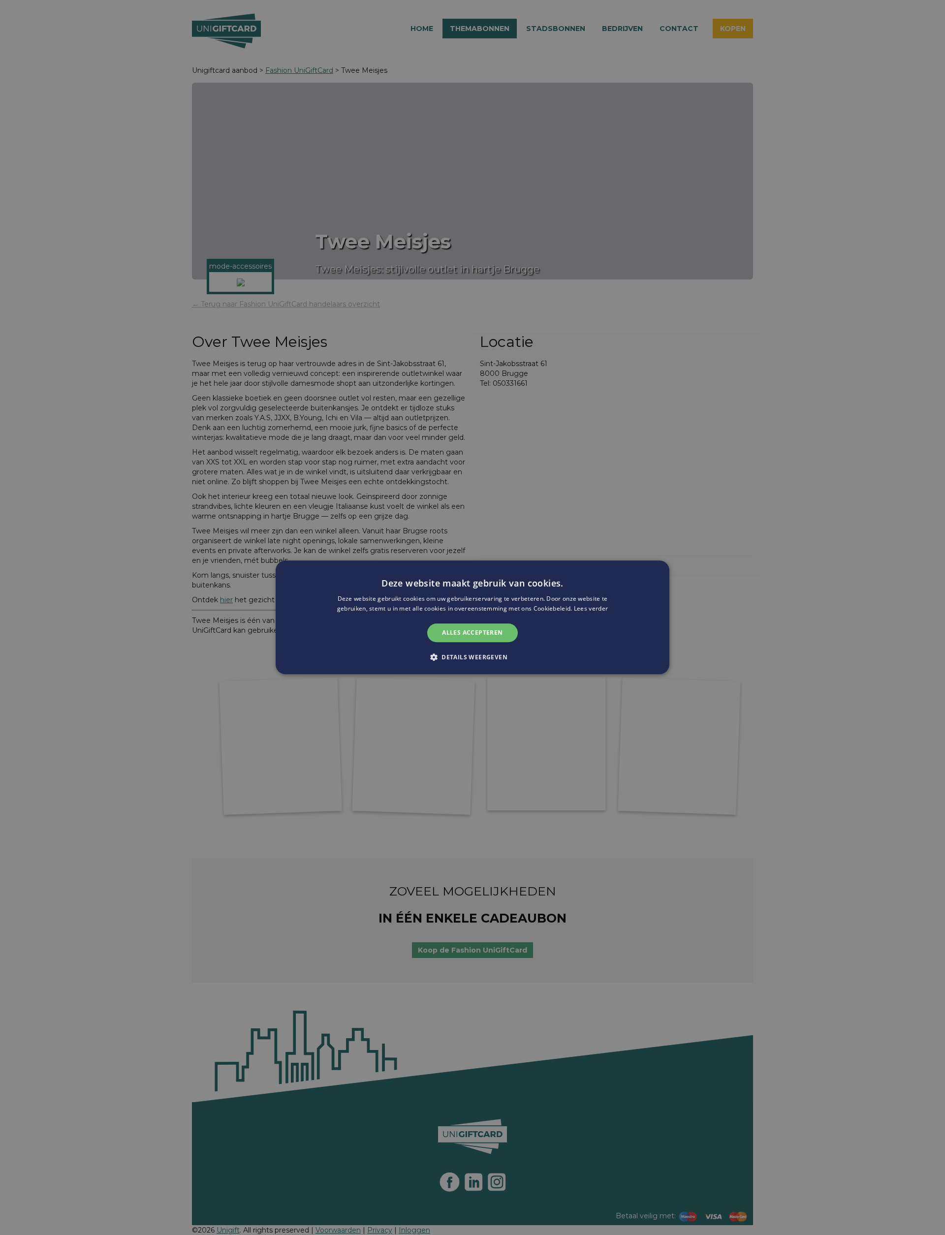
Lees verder (591, 609)
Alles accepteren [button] (472, 632)
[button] (472, 657)
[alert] (472, 617)
